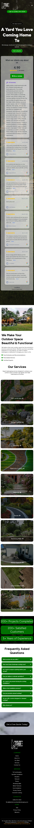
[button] (32, 5)
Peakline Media (20, 822)
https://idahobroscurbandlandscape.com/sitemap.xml (17, 823)
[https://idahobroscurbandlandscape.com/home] (5, 5)
